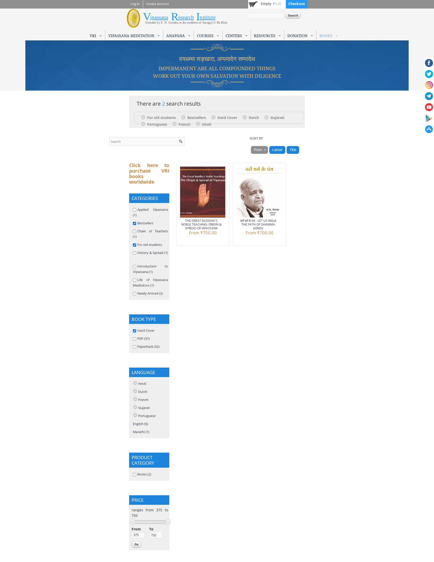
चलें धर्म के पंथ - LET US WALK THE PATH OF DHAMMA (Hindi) (258, 224)
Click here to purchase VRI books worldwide (149, 173)
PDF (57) (143, 338)
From (136, 529)
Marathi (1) (141, 432)
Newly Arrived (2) (150, 293)
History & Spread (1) (152, 252)
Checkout (296, 3)
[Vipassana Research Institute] (133, 25)
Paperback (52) (148, 346)
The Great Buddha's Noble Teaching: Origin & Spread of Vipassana (201, 224)
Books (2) (144, 474)
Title (293, 150)
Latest (277, 150)
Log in (135, 4)
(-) (144, 117)
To (151, 529)
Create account (157, 4)
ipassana (159, 17)
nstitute (207, 17)
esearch (186, 17)
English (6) (140, 424)
